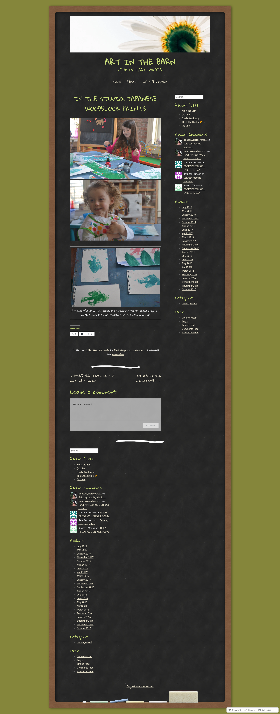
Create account (189, 317)
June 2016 (187, 259)
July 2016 (187, 256)
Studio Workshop (191, 118)
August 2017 (188, 226)
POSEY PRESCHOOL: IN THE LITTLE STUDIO (92, 378)
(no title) (186, 114)
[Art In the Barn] (140, 34)
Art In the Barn (140, 62)
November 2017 (190, 218)
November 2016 (190, 244)
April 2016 (187, 267)
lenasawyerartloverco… (195, 139)
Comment (150, 425)
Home (117, 81)
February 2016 (189, 274)
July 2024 (187, 207)
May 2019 (187, 211)
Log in (185, 321)
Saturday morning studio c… (92, 497)
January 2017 (189, 241)
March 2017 (188, 237)
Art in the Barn (189, 110)
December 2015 (190, 282)
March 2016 (188, 270)
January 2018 (189, 214)
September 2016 (190, 248)
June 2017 (187, 229)
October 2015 (189, 289)
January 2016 (189, 278)
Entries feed (188, 325)
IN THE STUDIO (155, 81)
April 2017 (187, 233)
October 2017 (189, 222)
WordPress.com (190, 332)
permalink (118, 354)
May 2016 (187, 263)
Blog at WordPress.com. (140, 686)
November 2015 (190, 285)
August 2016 (188, 252)
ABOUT (131, 81)
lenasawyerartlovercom (128, 349)
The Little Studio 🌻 (192, 122)
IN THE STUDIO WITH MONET (148, 378)
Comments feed (190, 329)
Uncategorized (189, 303)
